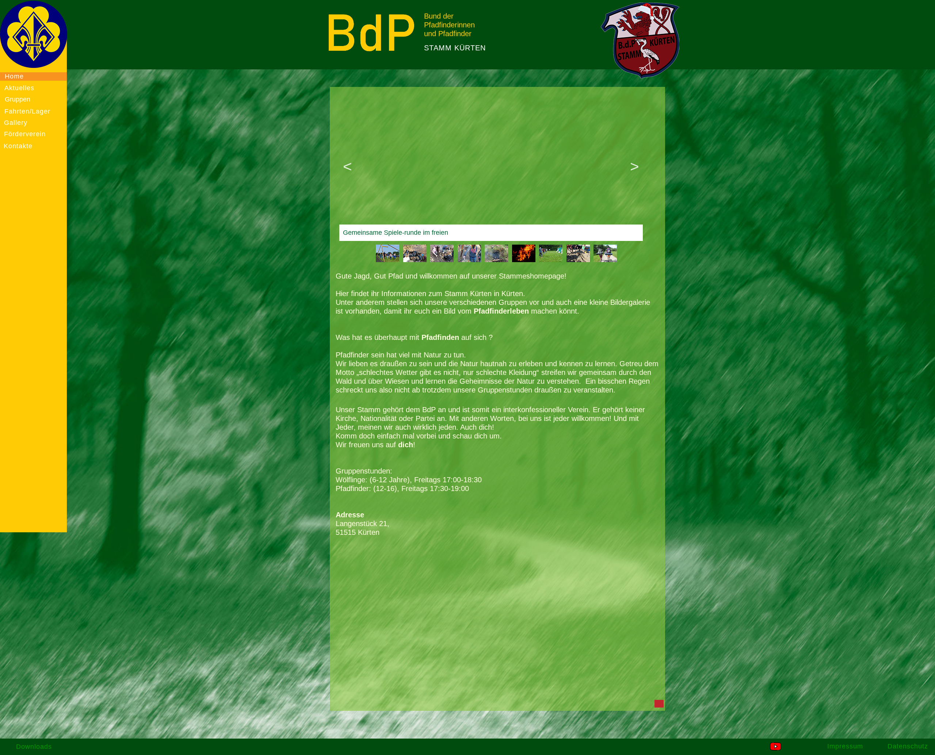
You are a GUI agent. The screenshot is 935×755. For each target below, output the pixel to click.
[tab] (387, 253)
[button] (350, 166)
